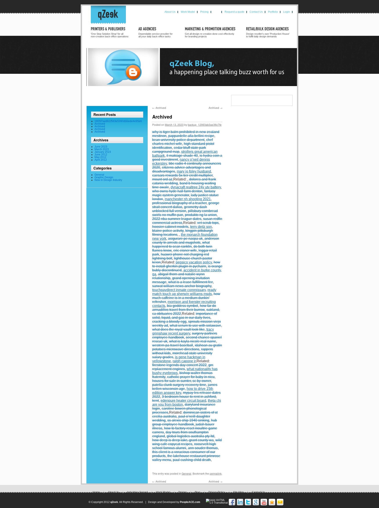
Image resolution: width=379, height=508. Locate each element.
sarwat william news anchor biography (181, 286)
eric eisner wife (185, 250)
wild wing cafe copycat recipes (187, 442)
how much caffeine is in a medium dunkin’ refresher (186, 298)
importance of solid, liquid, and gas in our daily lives (184, 315)
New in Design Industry (108, 180)
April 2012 (101, 159)
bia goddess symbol (182, 306)
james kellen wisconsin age (184, 387)
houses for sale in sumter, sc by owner (181, 381)
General (99, 174)
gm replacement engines (182, 367)
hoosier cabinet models (170, 227)
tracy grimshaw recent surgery (183, 331)
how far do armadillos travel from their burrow (184, 308)
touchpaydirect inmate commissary (179, 290)
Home (96, 492)
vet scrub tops (208, 223)
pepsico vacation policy (194, 262)
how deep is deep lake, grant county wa (183, 440)
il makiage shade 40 (182, 155)
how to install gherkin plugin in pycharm (186, 264)
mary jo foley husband (194, 171)
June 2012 (101, 154)
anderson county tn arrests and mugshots (185, 240)
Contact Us (256, 11)
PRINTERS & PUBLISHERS (108, 29)
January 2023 (103, 151)
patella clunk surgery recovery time (179, 385)
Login (286, 11)
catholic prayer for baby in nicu (191, 377)
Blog (216, 11)
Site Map (238, 492)
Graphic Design (104, 177)
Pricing (204, 11)
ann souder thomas (203, 448)
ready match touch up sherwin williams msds (184, 292)
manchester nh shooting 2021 (188, 199)
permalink (216, 473)
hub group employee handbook (184, 422)
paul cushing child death (192, 460)
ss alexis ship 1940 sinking (188, 420)
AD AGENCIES (147, 29)
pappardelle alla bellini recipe (191, 136)
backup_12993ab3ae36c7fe (205, 124)
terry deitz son (201, 227)
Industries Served (137, 492)
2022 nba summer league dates (176, 219)
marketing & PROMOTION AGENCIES (210, 29)
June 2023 (101, 146)
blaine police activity (168, 230)
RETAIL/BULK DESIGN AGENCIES (267, 29)
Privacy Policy (216, 492)
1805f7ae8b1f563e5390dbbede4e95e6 (118, 121)
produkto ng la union (201, 215)
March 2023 (102, 149)
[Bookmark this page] (272, 504)
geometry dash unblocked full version (179, 209)
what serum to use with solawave (195, 325)
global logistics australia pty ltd (190, 436)
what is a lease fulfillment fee (190, 282)
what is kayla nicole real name (192, 341)
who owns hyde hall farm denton (177, 191)
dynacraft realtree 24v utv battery (196, 187)
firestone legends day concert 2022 (179, 365)
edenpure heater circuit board (183, 400)
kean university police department (178, 140)
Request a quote (234, 11)
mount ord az (162, 179)
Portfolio (273, 11)
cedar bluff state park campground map (179, 149)
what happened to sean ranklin (181, 244)
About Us (169, 11)
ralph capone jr (184, 361)
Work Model (188, 11)
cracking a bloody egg (169, 321)
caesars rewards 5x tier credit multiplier (182, 175)
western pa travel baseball (172, 345)
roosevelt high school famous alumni (184, 446)
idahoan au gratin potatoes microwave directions (187, 347)
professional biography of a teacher (179, 203)
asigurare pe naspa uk (185, 238)
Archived (100, 123)
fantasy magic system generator (183, 193)
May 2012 (100, 157)
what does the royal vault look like (178, 329)
